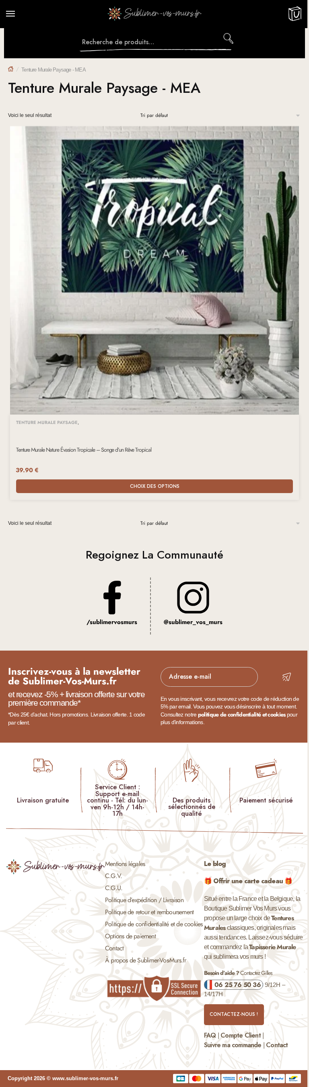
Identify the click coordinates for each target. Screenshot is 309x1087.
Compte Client (240, 1035)
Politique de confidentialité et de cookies (153, 924)
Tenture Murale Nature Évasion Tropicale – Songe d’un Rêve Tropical (83, 450)
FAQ (210, 1035)
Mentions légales (125, 863)
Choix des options (154, 486)
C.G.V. (113, 875)
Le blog (215, 863)
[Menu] (18, 14)
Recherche (229, 38)
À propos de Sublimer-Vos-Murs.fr (145, 960)
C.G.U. (113, 888)
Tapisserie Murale (272, 947)
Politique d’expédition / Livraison (144, 900)
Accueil (10, 69)
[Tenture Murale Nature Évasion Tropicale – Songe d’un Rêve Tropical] (154, 270)
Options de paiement (130, 936)
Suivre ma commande (233, 1045)
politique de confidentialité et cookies (242, 714)
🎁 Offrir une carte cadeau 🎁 (248, 881)
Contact (114, 948)
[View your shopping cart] (294, 17)
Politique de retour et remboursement (149, 912)
